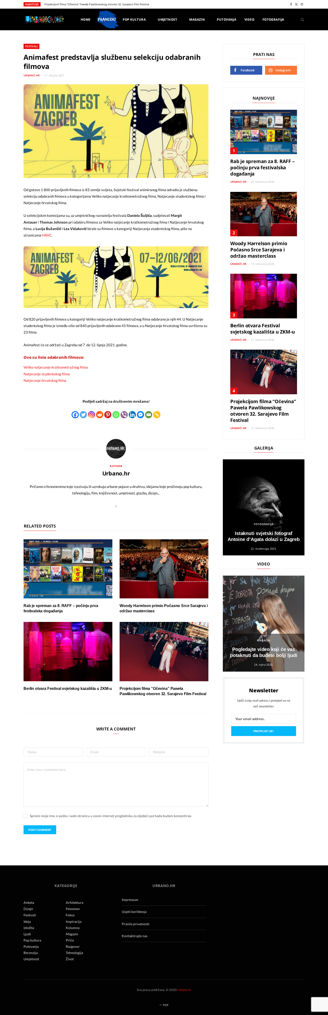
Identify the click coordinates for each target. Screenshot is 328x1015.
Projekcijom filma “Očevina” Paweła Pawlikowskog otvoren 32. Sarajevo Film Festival (96, 4)
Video (249, 19)
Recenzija (31, 953)
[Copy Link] (156, 414)
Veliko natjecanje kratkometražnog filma (56, 367)
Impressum (130, 900)
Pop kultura (134, 19)
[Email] (148, 414)
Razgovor (73, 946)
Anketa (29, 902)
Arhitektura (74, 902)
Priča (70, 940)
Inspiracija (73, 921)
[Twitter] (83, 414)
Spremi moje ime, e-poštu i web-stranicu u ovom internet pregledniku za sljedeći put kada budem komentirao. (111, 816)
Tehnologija (74, 953)
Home (86, 19)
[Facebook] (75, 414)
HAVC (47, 235)
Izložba (29, 928)
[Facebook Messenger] (140, 414)
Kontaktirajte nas (134, 936)
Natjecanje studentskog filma (47, 374)
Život (70, 959)
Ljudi (27, 934)
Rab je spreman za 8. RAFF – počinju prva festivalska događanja (262, 167)
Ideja (27, 921)
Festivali (31, 46)
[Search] (300, 19)
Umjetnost (167, 19)
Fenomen (73, 909)
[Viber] (124, 414)
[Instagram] (91, 414)
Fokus (70, 915)
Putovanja (226, 19)
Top (165, 1005)
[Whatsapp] (116, 414)
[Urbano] (44, 19)
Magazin (197, 19)
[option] (263, 507)
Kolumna (72, 928)
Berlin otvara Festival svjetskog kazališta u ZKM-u (68, 689)
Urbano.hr (32, 75)
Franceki (106, 19)
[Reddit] (99, 414)
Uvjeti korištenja (134, 912)
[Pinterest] (107, 414)
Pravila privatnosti (135, 924)
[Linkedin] (132, 414)
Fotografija (273, 19)
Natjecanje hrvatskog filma (45, 380)
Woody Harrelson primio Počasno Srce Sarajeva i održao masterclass (258, 249)
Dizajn (28, 909)
